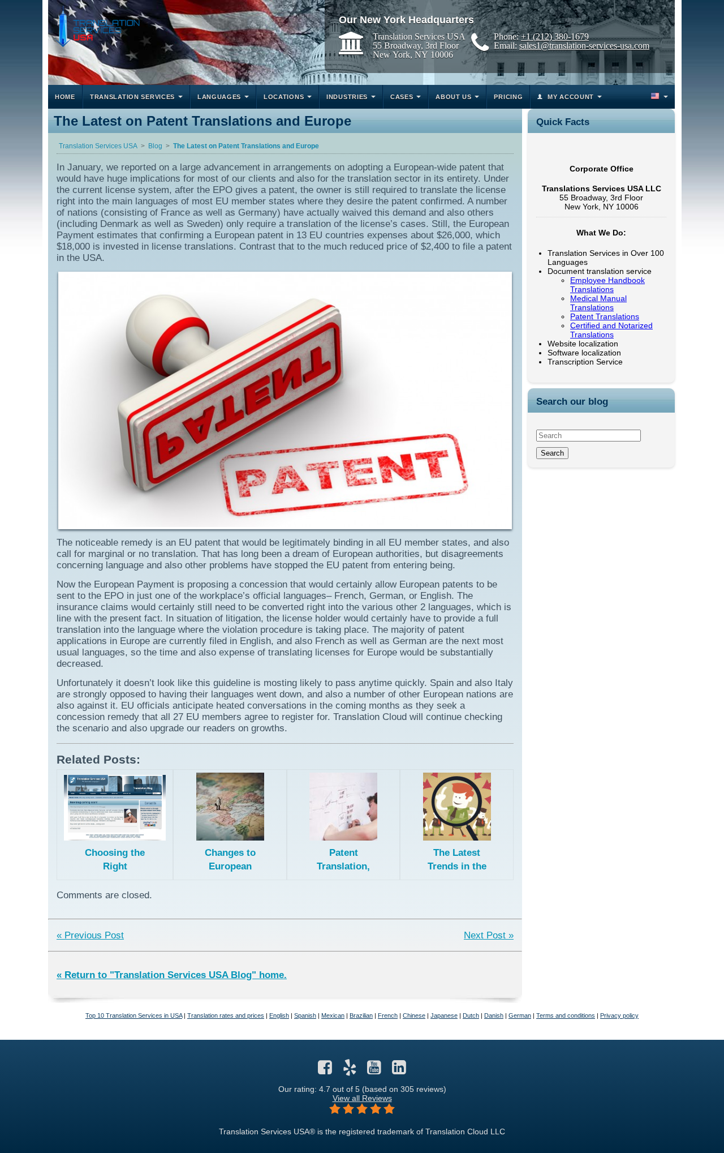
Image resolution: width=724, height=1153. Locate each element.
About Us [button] (454, 96)
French (388, 1015)
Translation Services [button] (132, 96)
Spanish (305, 1015)
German (519, 1015)
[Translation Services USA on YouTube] (374, 1070)
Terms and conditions (565, 1015)
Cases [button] (401, 96)
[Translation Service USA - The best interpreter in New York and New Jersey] (97, 26)
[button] (658, 97)
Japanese (444, 1015)
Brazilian (361, 1015)
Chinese (414, 1015)
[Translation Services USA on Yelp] (350, 1070)
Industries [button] (347, 96)
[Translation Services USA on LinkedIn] (399, 1070)
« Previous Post (90, 935)
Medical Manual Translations (598, 303)
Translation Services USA (98, 146)
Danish (493, 1015)
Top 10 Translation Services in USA (133, 1015)
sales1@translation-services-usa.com (584, 45)
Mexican (332, 1015)
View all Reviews (362, 1098)
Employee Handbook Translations (607, 285)
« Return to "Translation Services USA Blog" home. (172, 975)
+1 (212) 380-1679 (555, 36)
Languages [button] (219, 96)
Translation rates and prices (225, 1015)
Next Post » (489, 935)
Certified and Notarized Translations (611, 330)
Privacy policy (619, 1015)
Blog (155, 146)
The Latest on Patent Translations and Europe (246, 146)
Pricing (508, 96)
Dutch (471, 1015)
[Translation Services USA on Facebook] (325, 1070)
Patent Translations (604, 316)
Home (65, 96)
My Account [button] (571, 96)
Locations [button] (284, 96)
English (279, 1015)
